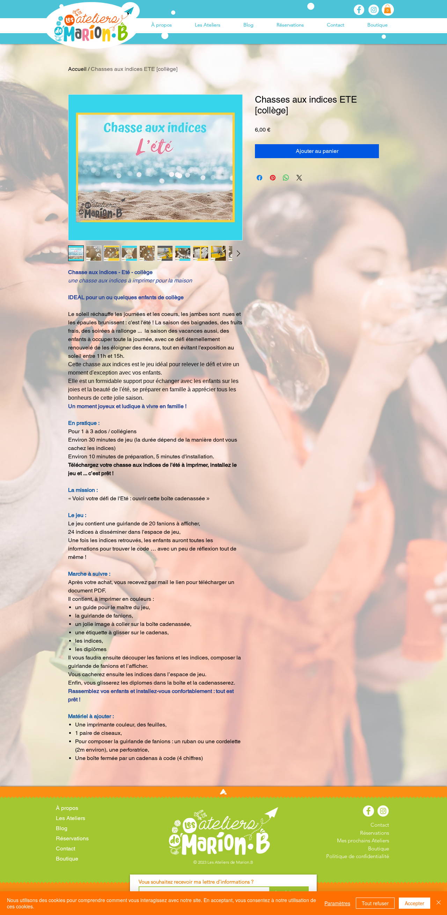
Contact (65, 848)
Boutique (67, 858)
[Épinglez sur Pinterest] (273, 178)
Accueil (77, 69)
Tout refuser (375, 903)
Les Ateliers (70, 818)
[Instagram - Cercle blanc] (373, 10)
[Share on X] (299, 178)
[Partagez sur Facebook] (259, 178)
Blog (61, 828)
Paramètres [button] (337, 903)
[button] (387, 9)
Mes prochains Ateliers (363, 840)
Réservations (72, 838)
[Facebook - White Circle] (359, 10)
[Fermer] (438, 903)
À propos (67, 808)
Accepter (414, 903)
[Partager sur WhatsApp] (286, 178)
